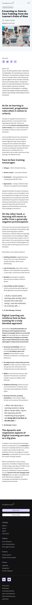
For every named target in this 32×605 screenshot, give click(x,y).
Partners (5, 552)
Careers (4, 528)
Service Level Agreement (8, 593)
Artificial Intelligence (7, 571)
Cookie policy (5, 588)
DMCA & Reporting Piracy (8, 596)
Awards (4, 531)
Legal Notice (5, 599)
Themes (4, 562)
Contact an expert (16, 514)
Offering (4, 538)
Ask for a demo (16, 510)
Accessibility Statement (8, 591)
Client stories (5, 533)
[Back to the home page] (8, 3)
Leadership (5, 565)
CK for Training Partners (8, 544)
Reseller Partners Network (9, 557)
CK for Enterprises (7, 541)
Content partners (6, 555)
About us (4, 525)
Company (5, 522)
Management (5, 568)
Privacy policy (5, 585)
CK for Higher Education (8, 547)
